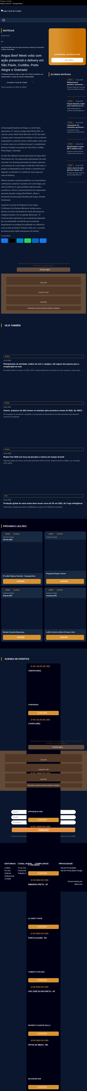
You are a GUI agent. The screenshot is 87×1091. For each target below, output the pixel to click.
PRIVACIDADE (66, 863)
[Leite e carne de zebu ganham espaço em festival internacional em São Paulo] (57, 173)
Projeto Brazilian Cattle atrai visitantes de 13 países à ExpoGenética (76, 105)
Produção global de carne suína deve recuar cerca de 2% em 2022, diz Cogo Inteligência (42, 503)
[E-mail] (43, 240)
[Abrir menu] (3, 20)
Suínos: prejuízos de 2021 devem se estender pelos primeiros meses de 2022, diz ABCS (42, 410)
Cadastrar (43, 830)
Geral (7, 356)
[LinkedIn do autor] (30, 82)
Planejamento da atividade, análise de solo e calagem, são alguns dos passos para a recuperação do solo (41, 365)
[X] (12, 240)
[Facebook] (4, 240)
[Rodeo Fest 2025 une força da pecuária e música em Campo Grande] (43, 434)
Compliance (42, 863)
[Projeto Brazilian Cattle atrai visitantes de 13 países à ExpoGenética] (57, 109)
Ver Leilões (69, 60)
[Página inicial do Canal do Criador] (11, 11)
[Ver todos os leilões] (83, 526)
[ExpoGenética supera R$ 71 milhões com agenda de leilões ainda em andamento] (57, 152)
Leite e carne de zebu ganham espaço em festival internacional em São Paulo (75, 169)
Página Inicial (5, 35)
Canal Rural (25, 863)
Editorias (10, 863)
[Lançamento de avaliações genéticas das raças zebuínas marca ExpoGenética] (57, 130)
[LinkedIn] (35, 240)
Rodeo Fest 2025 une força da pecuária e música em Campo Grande (33, 457)
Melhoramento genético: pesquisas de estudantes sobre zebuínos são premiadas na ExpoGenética (76, 83)
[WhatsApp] (27, 240)
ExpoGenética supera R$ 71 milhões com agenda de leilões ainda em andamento (76, 148)
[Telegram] (20, 240)
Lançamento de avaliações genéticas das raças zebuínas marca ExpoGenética (75, 126)
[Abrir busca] (84, 11)
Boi (2, 41)
